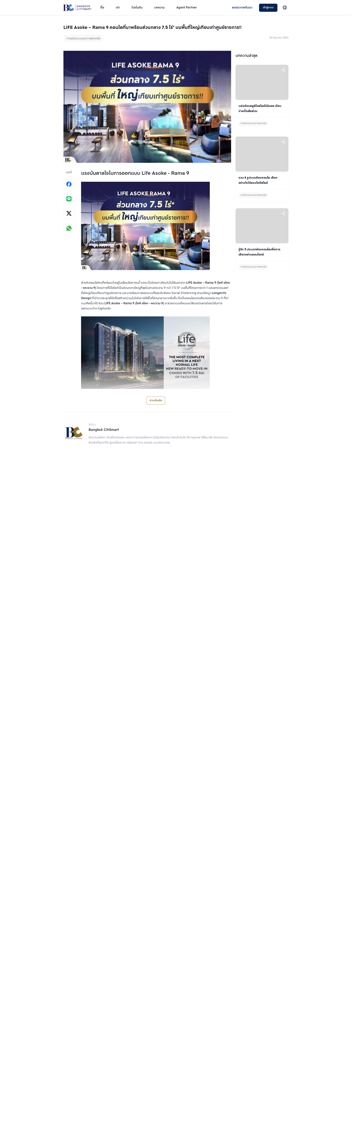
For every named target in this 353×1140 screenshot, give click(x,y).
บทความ (159, 7)
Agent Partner (186, 7)
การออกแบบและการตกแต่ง (83, 38)
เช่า (118, 7)
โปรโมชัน (137, 7)
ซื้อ (102, 7)
